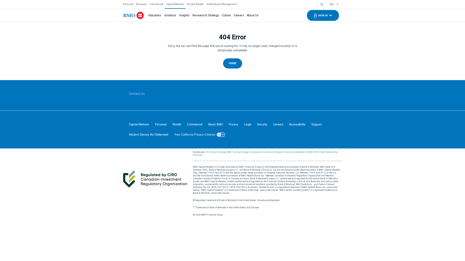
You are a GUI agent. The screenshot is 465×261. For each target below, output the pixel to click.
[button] (323, 15)
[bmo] (133, 15)
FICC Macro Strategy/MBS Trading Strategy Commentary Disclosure (239, 152)
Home (232, 63)
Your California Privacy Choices (194, 134)
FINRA (211, 172)
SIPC (221, 172)
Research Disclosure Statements (291, 152)
